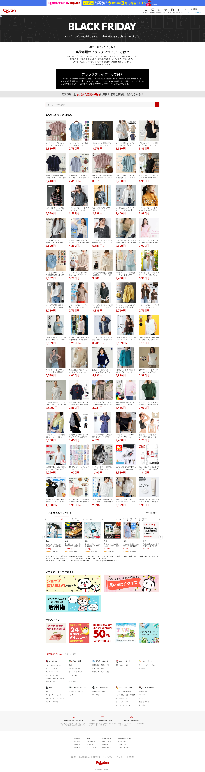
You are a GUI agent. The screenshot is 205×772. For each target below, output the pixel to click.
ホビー (141, 698)
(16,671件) (55, 551)
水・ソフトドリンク (75, 672)
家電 (47, 691)
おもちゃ (142, 668)
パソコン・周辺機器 (52, 702)
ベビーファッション (52, 675)
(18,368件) (133, 551)
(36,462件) (74, 551)
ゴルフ (71, 695)
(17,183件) (94, 551)
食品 (70, 665)
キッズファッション (52, 672)
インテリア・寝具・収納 (123, 691)
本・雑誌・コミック (145, 705)
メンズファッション (52, 668)
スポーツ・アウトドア (76, 691)
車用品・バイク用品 (98, 691)
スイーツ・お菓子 (74, 668)
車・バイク (95, 695)
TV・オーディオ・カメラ (54, 695)
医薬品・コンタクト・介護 (100, 672)
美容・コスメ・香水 (122, 665)
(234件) (112, 551)
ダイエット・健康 (98, 668)
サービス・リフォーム (123, 705)
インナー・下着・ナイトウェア (55, 678)
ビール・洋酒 (73, 675)
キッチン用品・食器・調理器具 (125, 695)
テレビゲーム (143, 691)
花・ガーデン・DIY (122, 702)
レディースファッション (53, 665)
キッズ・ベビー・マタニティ (148, 665)
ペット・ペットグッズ (123, 698)
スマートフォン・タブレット (55, 698)
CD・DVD (142, 695)
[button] (152, 10)
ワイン (71, 678)
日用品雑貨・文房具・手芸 (100, 665)
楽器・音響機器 (144, 702)
